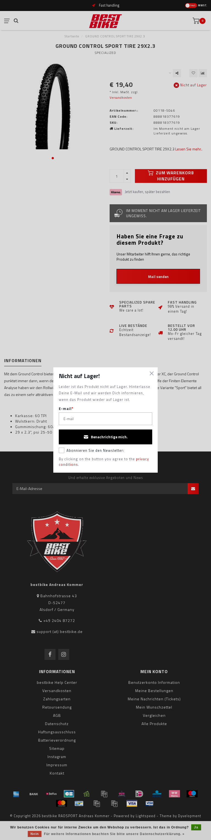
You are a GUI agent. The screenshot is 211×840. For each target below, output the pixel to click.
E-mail (66, 408)
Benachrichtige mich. (109, 437)
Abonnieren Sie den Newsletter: (95, 450)
